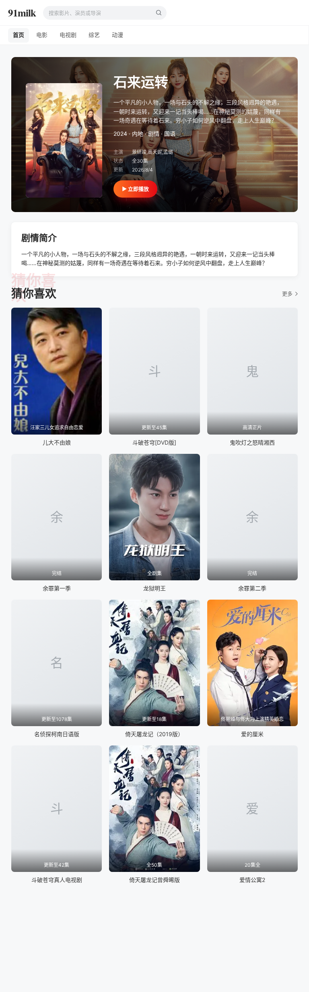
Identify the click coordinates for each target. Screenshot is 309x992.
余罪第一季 (57, 588)
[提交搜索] (158, 13)
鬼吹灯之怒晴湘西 (252, 442)
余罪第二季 (252, 588)
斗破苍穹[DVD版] (154, 442)
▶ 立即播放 (135, 189)
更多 (287, 293)
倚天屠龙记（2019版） (154, 734)
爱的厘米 (252, 734)
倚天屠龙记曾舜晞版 (154, 879)
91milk (22, 13)
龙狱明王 (154, 588)
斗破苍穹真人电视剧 (56, 879)
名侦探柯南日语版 (56, 734)
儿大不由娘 (57, 442)
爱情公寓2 (252, 879)
